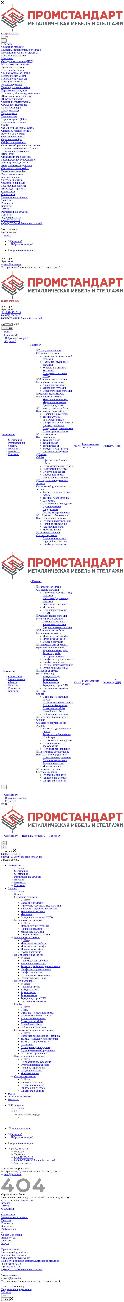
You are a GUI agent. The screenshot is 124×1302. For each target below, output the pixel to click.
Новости (6, 1220)
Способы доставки (11, 1234)
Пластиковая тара (30, 986)
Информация (8, 1229)
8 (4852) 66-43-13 (11, 217)
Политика (6, 1240)
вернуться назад (10, 1200)
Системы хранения (31, 1082)
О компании (21, 871)
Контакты (6, 1226)
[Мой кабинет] (2, 791)
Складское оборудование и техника (40, 1035)
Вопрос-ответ (8, 1237)
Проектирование (10, 1249)
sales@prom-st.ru (12, 264)
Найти (5, 1299)
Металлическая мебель (33, 943)
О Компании (8, 1208)
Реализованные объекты (14, 1217)
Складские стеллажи (32, 902)
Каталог (18, 894)
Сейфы (24, 1009)
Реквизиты (7, 1223)
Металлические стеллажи (35, 926)
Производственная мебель (35, 960)
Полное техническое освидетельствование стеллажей (30, 1260)
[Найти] (4, 40)
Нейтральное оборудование (36, 1061)
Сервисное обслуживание (15, 1258)
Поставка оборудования (14, 1252)
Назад (20, 868)
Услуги (5, 1205)
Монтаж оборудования (13, 1255)
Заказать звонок (23, 1163)
